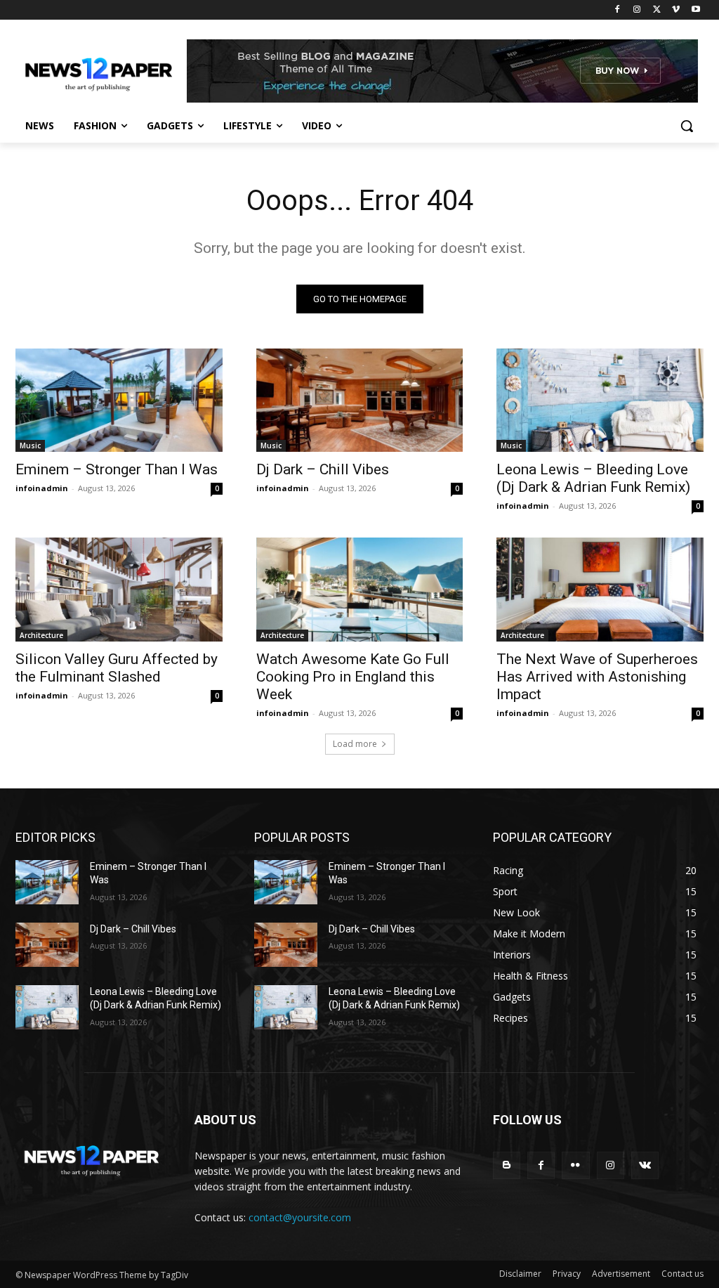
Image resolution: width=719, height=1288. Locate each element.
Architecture (41, 635)
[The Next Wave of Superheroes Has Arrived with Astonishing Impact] (600, 589)
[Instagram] (637, 10)
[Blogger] (506, 1165)
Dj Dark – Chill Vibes (322, 469)
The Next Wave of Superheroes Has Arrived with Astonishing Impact (597, 677)
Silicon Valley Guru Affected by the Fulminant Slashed (116, 668)
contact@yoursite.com (300, 1217)
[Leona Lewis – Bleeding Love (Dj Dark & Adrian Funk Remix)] (600, 400)
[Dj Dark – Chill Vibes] (359, 400)
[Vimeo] (676, 10)
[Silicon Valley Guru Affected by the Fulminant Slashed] (119, 589)
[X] (657, 10)
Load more (355, 744)
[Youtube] (695, 10)
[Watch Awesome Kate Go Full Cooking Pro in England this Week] (359, 589)
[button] (687, 126)
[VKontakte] (645, 1165)
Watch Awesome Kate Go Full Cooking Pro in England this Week (352, 677)
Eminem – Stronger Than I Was (116, 469)
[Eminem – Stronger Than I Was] (119, 400)
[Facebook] (617, 10)
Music (30, 445)
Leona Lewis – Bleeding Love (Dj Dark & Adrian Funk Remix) (593, 478)
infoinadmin (41, 488)
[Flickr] (575, 1165)
